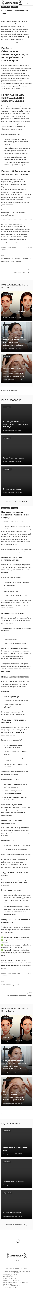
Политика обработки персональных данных (16, 1272)
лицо (19, 973)
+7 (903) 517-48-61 (14, 1286)
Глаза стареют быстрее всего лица (18, 996)
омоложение (4, 249)
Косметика (8, 294)
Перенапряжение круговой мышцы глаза (14, 312)
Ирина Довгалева (8, 317)
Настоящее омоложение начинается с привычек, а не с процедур (16, 260)
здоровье (3, 247)
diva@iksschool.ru (12, 1288)
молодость (4, 975)
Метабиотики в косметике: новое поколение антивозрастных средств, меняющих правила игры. (14, 372)
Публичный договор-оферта (16, 1268)
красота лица (12, 247)
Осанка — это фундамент (22, 272)
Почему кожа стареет (12, 489)
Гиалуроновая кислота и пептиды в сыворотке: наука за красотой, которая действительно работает (16, 341)
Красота (14, 7)
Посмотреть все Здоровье (15, 501)
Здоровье (5, 7)
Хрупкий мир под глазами (13, 458)
